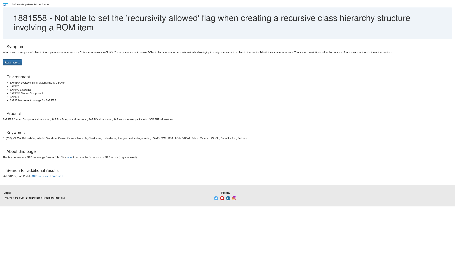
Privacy (7, 197)
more (70, 157)
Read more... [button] (12, 62)
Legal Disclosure (34, 197)
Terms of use (18, 197)
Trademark (60, 197)
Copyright (48, 197)
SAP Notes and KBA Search (47, 176)
